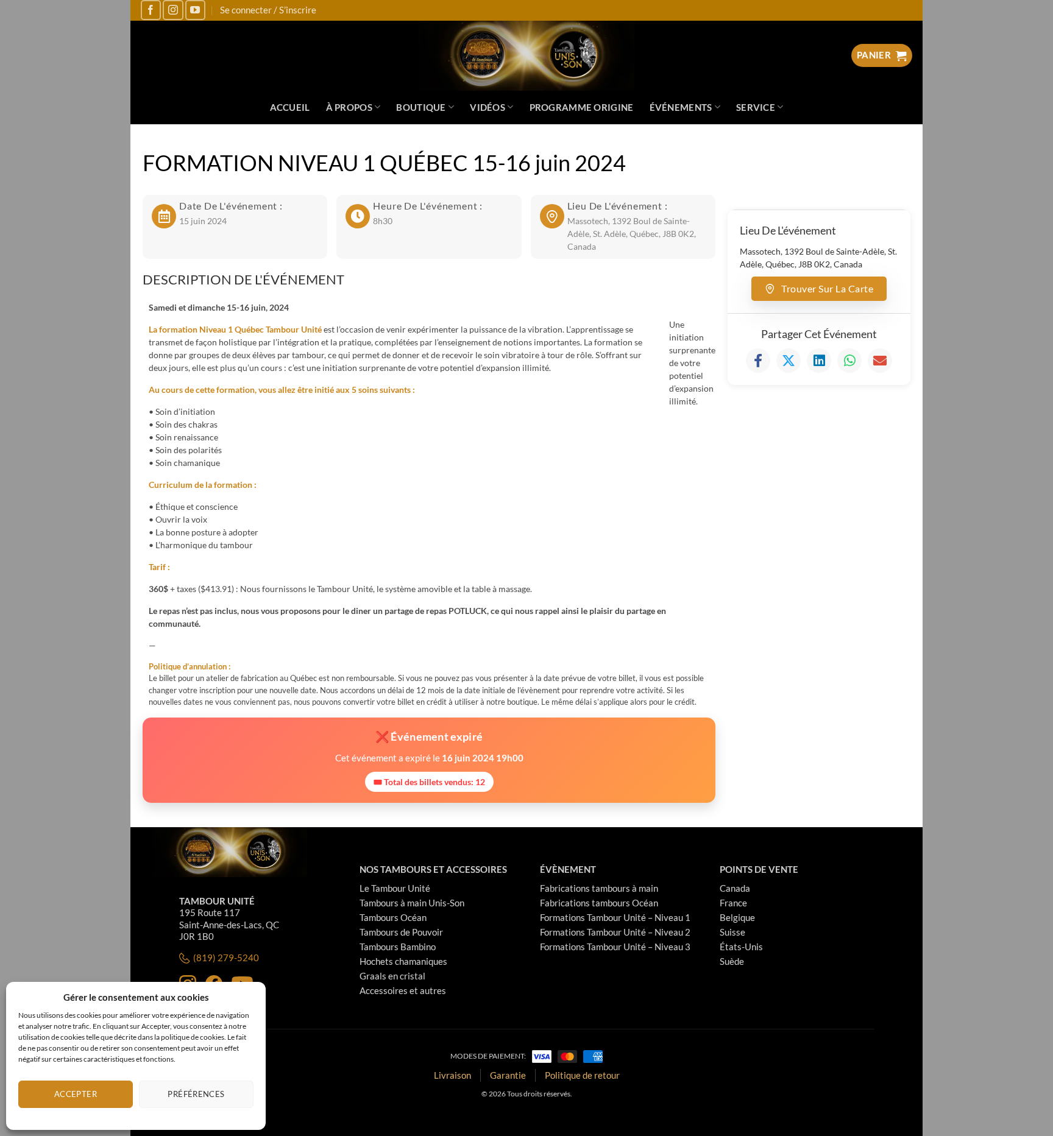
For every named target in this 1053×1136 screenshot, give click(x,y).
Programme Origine (582, 107)
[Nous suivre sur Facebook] (151, 10)
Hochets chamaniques (403, 961)
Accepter (75, 1094)
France (733, 902)
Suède (732, 961)
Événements (681, 107)
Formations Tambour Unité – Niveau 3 (615, 946)
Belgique (737, 917)
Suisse (732, 931)
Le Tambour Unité (395, 888)
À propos (349, 107)
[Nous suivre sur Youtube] (195, 10)
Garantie (508, 1075)
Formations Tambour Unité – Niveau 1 (615, 917)
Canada (735, 888)
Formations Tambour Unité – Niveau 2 (615, 931)
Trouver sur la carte (827, 288)
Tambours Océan (393, 917)
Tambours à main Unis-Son (412, 902)
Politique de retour (582, 1075)
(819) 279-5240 (226, 957)
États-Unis (741, 946)
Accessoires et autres (403, 990)
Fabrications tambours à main (599, 888)
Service (755, 107)
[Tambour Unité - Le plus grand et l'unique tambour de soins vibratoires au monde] (527, 56)
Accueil (290, 107)
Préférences (196, 1094)
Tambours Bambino (398, 946)
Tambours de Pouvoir (401, 931)
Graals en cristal (392, 975)
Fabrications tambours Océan (599, 902)
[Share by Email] (880, 360)
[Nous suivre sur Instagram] (173, 10)
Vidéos (487, 107)
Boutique (420, 107)
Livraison (452, 1075)
